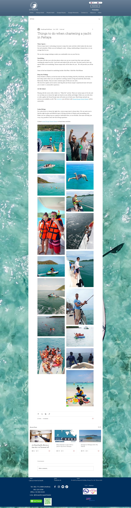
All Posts (32, 19)
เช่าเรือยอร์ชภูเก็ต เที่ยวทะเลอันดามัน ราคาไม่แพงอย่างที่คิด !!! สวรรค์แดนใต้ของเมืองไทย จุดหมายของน (40, 446)
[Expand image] (51, 138)
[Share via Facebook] (38, 414)
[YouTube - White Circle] (62, 486)
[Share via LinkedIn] (45, 414)
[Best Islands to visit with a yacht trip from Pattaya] (65, 436)
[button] (99, 19)
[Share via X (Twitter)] (42, 414)
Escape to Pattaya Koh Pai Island (89, 445)
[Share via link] (49, 414)
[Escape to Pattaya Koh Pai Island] (90, 436)
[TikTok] (66, 486)
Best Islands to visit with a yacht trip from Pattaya (64, 445)
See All (99, 427)
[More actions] (93, 29)
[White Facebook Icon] (55, 486)
